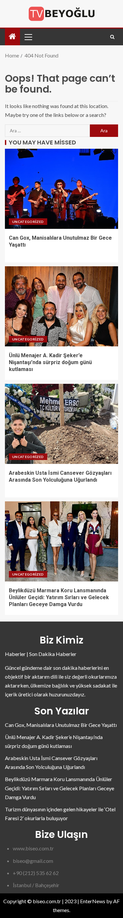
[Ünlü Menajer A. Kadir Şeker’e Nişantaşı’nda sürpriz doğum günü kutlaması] (61, 306)
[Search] (112, 37)
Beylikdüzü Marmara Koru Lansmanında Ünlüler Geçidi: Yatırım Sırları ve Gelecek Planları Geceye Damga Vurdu (59, 597)
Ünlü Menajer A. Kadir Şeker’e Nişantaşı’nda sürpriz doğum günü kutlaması (50, 362)
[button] (27, 37)
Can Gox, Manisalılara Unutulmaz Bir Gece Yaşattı (61, 725)
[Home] (12, 36)
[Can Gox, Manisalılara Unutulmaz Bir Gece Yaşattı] (61, 189)
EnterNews (92, 901)
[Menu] (27, 37)
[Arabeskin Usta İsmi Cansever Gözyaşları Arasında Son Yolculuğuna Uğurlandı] (61, 424)
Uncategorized (28, 222)
